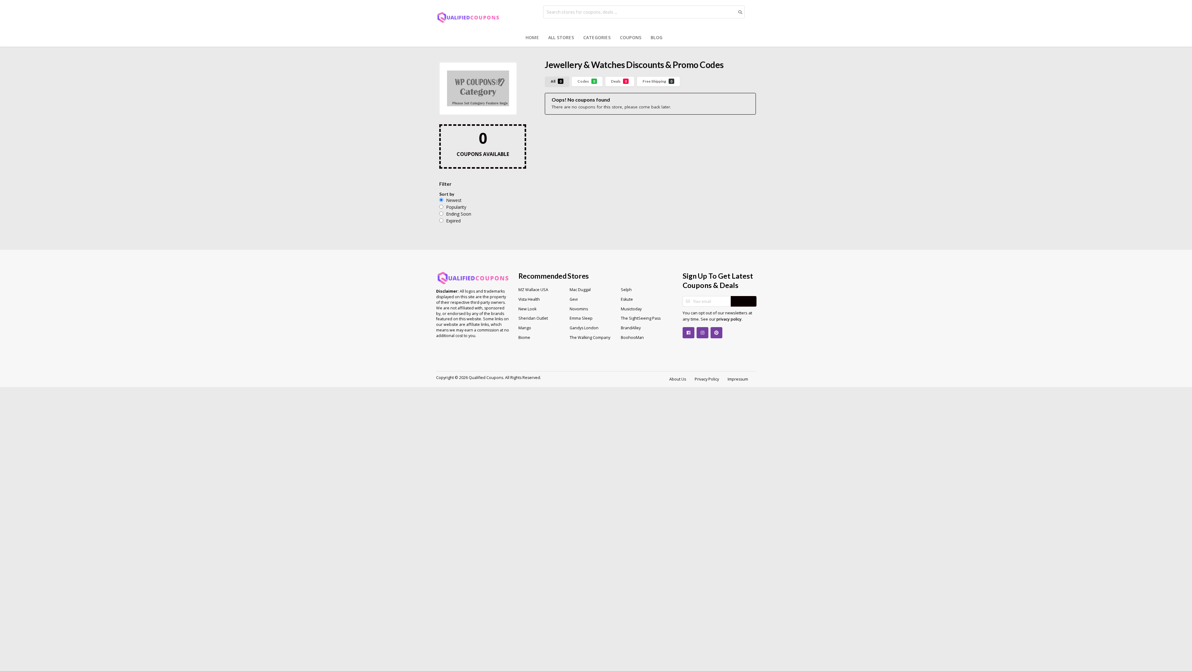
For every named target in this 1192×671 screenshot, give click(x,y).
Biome (524, 337)
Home (532, 37)
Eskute (627, 299)
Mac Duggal (580, 289)
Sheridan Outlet (533, 318)
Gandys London (584, 328)
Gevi (574, 299)
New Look (527, 309)
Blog (656, 37)
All (556, 81)
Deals (619, 81)
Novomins (579, 309)
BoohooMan (632, 337)
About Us (677, 379)
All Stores (561, 37)
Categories (597, 37)
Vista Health (529, 299)
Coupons (630, 37)
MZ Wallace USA (533, 289)
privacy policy (729, 319)
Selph (626, 289)
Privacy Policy (707, 379)
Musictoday (631, 309)
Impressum (738, 379)
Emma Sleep (581, 318)
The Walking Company (590, 337)
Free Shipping (657, 81)
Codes (586, 81)
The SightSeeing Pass (641, 318)
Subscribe (743, 301)
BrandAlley (631, 328)
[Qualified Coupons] (468, 17)
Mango (524, 328)
